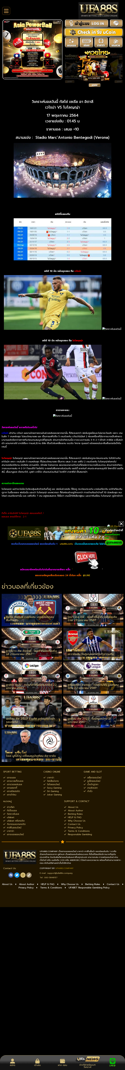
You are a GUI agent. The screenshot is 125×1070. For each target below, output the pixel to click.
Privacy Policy (26, 887)
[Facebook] (11, 875)
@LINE (86, 575)
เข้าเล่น (37, 1065)
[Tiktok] (29, 875)
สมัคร (12, 1065)
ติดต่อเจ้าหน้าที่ (114, 530)
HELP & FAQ (47, 884)
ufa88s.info (66, 544)
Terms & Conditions (51, 887)
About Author (26, 884)
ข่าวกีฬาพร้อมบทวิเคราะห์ (87, 1066)
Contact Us (113, 884)
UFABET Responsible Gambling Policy (89, 887)
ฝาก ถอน (62, 1065)
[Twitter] (17, 875)
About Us (7, 884)
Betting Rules (92, 884)
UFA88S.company (65, 868)
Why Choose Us (70, 884)
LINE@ (112, 1065)
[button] (121, 524)
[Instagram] (23, 875)
